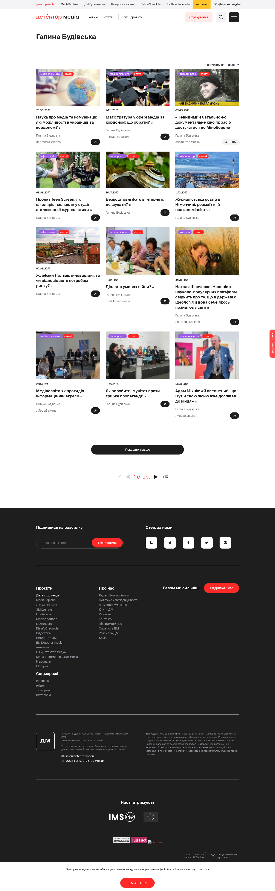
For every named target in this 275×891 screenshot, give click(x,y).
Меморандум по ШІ (113, 605)
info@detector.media (80, 756)
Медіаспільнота (50, 74)
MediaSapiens (69, 4)
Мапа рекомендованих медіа (57, 657)
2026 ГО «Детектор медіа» (85, 760)
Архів (103, 638)
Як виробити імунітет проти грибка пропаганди (133, 393)
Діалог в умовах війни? (128, 286)
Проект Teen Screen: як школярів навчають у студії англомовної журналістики (62, 204)
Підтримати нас (110, 624)
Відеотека (43, 633)
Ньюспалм (43, 661)
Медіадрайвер (46, 619)
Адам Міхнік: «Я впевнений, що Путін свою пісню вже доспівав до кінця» (205, 396)
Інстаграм (43, 695)
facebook (42, 681)
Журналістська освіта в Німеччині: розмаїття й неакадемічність (197, 204)
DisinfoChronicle (150, 4)
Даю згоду (137, 883)
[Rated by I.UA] (155, 842)
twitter (40, 685)
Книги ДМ (106, 609)
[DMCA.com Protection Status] (121, 842)
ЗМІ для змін (45, 609)
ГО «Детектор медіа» (227, 4)
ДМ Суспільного (94, 4)
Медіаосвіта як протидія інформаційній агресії (60, 393)
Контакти (106, 619)
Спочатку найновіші (221, 65)
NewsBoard (44, 624)
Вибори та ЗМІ (47, 638)
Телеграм (43, 690)
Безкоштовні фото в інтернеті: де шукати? (135, 202)
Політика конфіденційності (118, 600)
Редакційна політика (114, 595)
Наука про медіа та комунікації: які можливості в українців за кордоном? (66, 122)
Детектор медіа (44, 4)
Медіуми (42, 666)
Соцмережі (47, 673)
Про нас (106, 588)
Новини (94, 17)
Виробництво (188, 74)
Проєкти (44, 588)
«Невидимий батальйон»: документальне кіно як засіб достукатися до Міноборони (203, 122)
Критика (185, 232)
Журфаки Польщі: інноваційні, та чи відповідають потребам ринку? (68, 280)
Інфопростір (47, 156)
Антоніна (201, 4)
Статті (108, 17)
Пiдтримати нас (221, 588)
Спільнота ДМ (109, 628)
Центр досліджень (122, 4)
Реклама (105, 614)
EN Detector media (178, 4)
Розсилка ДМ (109, 633)
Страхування (198, 17)
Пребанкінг (44, 614)
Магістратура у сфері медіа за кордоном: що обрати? (135, 120)
